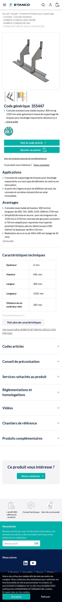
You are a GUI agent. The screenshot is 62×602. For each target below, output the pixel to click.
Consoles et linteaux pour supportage (36, 13)
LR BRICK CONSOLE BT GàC (16, 23)
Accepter (16, 596)
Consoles (7, 16)
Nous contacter (42, 164)
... (11, 121)
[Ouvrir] (4, 5)
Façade (14, 13)
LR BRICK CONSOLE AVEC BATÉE (19, 20)
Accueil (5, 13)
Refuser (45, 596)
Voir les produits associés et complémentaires (25, 158)
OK (36, 543)
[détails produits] (58, 346)
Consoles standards (23, 16)
